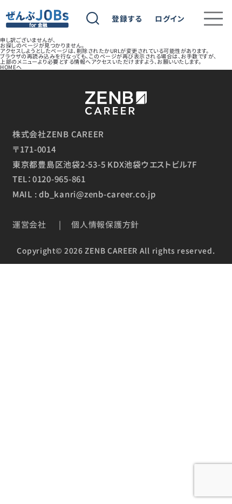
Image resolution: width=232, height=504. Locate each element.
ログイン (170, 19)
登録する (127, 19)
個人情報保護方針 (105, 224)
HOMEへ (11, 67)
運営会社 (29, 224)
